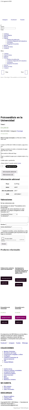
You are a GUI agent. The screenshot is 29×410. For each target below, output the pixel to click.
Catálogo (6, 34)
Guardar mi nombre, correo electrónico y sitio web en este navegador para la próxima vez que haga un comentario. (14, 232)
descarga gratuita (6, 278)
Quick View (4, 283)
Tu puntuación (4, 214)
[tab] (9, 171)
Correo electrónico (6, 227)
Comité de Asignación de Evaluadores (17, 41)
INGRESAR (3, 22)
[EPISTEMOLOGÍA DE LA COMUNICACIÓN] (2, 72)
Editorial (6, 36)
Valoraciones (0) (8, 174)
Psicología (7, 77)
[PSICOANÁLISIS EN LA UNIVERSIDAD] (26, 72)
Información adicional (9, 172)
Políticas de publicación (13, 39)
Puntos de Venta (8, 47)
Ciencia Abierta (8, 35)
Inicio (2, 77)
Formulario (10, 42)
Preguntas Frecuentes (13, 44)
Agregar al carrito (11, 166)
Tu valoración (5, 216)
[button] (14, 51)
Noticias (6, 45)
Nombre (3, 224)
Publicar (6, 38)
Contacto (6, 48)
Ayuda (19, 163)
